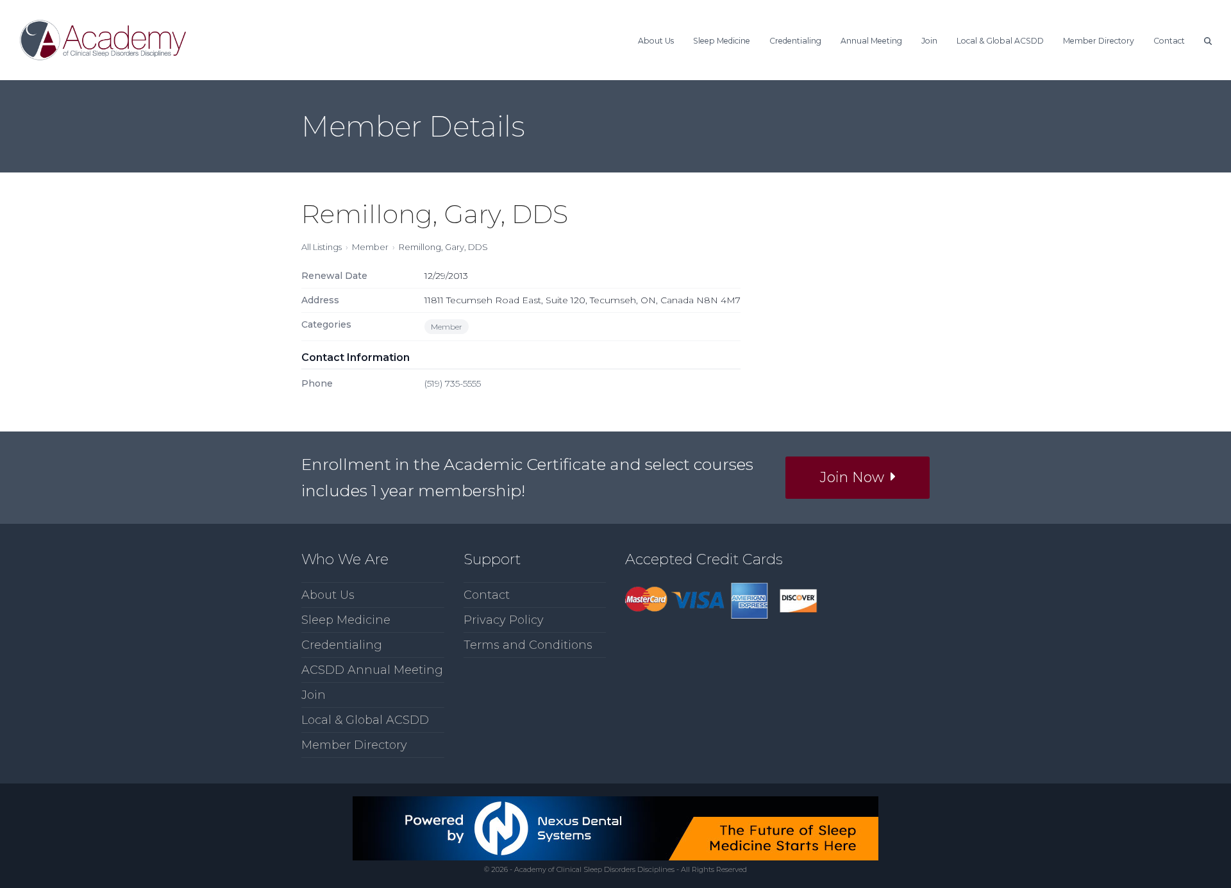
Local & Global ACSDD (365, 720)
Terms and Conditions (528, 645)
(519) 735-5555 (452, 383)
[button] (1207, 40)
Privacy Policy (504, 620)
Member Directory (354, 745)
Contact (487, 595)
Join (313, 695)
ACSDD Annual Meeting (372, 670)
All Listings (321, 247)
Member (370, 247)
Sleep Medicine (345, 620)
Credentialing (341, 645)
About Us (328, 595)
